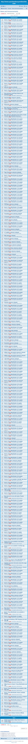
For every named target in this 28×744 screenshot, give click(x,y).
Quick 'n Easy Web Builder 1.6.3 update (13, 592)
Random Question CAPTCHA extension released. (15, 567)
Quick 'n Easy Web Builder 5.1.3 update (13, 349)
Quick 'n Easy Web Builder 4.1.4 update (13, 406)
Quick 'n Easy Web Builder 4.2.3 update (13, 393)
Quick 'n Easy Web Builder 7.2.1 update (13, 201)
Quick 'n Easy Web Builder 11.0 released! (13, 67)
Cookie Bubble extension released (12, 251)
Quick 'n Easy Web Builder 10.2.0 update (13, 77)
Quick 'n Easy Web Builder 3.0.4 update (13, 466)
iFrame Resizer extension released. (12, 241)
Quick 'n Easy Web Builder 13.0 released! (13, 26)
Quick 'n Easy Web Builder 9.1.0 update (13, 134)
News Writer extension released (11, 626)
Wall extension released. (10, 235)
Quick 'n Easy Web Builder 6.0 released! (13, 298)
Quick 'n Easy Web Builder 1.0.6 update (13, 664)
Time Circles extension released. (11, 229)
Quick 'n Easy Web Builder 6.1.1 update (13, 279)
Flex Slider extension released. (11, 340)
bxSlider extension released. (10, 346)
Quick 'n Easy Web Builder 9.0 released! (13, 137)
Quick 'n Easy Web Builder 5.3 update (13, 314)
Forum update (7, 22)
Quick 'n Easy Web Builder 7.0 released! (13, 260)
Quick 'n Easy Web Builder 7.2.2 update (13, 197)
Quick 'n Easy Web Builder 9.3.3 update (13, 119)
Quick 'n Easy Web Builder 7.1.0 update (13, 226)
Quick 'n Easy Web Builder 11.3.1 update (13, 45)
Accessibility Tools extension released (13, 57)
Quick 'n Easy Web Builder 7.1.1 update (13, 222)
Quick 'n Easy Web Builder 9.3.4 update (13, 111)
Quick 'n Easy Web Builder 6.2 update (13, 276)
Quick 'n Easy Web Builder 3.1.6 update (13, 435)
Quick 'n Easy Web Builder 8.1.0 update (13, 162)
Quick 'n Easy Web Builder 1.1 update (13, 661)
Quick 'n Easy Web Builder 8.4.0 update (13, 150)
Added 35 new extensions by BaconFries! (13, 670)
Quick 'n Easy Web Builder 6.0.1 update (13, 295)
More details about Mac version (11, 706)
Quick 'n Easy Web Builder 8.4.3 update (13, 140)
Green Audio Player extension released (13, 248)
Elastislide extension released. (11, 343)
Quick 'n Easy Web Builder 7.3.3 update (13, 185)
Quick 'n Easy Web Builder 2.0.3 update (13, 535)
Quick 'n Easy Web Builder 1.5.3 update (13, 642)
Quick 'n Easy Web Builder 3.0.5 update (13, 463)
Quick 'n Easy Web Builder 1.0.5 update (13, 667)
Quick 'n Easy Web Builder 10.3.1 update (13, 70)
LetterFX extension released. (10, 219)
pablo (10, 20)
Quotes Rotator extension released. (12, 324)
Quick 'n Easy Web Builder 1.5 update (13, 658)
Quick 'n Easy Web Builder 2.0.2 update (13, 538)
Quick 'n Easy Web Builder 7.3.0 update (13, 194)
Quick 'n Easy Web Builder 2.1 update (13, 532)
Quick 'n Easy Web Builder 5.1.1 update (13, 365)
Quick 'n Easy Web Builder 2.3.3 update (13, 503)
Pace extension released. (10, 438)
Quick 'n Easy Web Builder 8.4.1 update (13, 147)
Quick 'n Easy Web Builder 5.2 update (13, 336)
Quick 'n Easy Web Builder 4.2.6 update (13, 384)
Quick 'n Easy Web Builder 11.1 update (13, 64)
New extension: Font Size (10, 61)
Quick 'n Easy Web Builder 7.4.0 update (13, 182)
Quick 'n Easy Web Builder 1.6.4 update (13, 589)
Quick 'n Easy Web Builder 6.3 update (13, 264)
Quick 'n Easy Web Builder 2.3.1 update (13, 509)
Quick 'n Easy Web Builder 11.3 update (13, 48)
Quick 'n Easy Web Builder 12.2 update (13, 35)
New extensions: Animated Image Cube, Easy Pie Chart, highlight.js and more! (15, 108)
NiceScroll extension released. (11, 238)
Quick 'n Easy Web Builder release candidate (14, 699)
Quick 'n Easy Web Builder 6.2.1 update (13, 273)
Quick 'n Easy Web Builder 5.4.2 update (13, 305)
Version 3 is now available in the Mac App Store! (15, 479)
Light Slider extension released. (11, 358)
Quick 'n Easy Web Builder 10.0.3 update (13, 90)
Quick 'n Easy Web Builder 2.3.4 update (13, 500)
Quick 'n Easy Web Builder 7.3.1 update (13, 191)
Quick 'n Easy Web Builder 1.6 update (13, 616)
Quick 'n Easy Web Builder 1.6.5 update (13, 582)
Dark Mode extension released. (11, 166)
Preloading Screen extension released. (13, 213)
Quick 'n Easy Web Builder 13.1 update (13, 19)
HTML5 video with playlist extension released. (14, 352)
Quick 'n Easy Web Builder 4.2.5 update (13, 387)
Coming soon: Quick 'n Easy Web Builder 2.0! (14, 559)
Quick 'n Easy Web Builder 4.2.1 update (13, 400)
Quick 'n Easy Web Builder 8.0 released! (13, 175)
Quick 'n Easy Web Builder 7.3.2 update (13, 188)
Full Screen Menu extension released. (13, 460)
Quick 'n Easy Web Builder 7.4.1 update (13, 179)
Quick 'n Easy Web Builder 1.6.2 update (13, 598)
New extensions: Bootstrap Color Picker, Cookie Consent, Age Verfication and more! (15, 115)
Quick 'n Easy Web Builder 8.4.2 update (13, 144)
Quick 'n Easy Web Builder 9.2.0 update (13, 131)
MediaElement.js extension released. (12, 244)
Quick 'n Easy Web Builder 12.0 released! (13, 42)
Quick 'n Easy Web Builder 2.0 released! (13, 553)
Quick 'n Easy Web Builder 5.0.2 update (13, 374)
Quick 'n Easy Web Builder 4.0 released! (13, 428)
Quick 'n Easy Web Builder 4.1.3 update (13, 409)
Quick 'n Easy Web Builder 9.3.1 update (13, 125)
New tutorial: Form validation (11, 586)
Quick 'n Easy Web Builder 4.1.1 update (13, 418)
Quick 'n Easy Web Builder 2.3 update (13, 512)
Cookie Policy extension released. (12, 639)
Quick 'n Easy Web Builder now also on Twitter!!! (15, 696)
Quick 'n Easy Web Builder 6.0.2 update (13, 292)
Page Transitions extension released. (12, 172)
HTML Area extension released (11, 623)
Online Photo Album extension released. (13, 601)
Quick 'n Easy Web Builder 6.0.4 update (13, 286)
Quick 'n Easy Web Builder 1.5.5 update (13, 633)
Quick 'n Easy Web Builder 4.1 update (13, 422)
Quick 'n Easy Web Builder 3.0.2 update (13, 476)
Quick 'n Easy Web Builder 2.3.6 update (13, 493)
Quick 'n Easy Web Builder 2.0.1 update (13, 550)
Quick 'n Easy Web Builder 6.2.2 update (13, 270)
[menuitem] (3, 6)
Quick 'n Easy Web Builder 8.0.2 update (13, 169)
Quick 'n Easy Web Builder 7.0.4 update (13, 257)
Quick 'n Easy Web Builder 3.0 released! (13, 485)
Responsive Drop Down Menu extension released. (15, 473)
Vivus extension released (10, 254)
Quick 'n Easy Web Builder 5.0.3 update (13, 371)
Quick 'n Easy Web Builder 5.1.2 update (13, 361)
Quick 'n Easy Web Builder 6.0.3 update (13, 289)
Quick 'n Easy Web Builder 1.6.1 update (13, 604)
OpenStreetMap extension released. (12, 97)
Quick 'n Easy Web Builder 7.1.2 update (13, 210)
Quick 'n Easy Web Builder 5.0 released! (13, 380)
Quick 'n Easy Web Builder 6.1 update (13, 283)
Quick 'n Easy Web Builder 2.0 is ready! (13, 556)
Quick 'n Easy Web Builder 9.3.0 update (13, 128)
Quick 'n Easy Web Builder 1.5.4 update (13, 636)
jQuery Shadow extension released (12, 525)
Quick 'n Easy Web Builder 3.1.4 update (13, 444)
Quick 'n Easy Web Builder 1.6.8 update (13, 570)
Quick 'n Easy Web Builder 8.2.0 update (13, 156)
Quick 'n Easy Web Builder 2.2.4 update (13, 516)
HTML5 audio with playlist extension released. (15, 355)
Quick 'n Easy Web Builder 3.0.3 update (13, 470)
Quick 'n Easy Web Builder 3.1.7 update (13, 431)
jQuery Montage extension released (12, 576)
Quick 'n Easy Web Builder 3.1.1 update (13, 453)
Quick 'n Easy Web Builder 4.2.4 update (13, 390)
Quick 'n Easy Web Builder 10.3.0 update (13, 74)
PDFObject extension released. (11, 204)
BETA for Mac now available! (10, 703)
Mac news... (7, 709)
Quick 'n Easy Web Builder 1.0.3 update (13, 676)
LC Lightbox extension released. (11, 232)
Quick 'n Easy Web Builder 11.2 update (13, 51)
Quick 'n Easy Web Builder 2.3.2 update (13, 506)
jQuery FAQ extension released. (11, 645)
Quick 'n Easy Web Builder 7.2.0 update (13, 207)
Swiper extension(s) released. (11, 330)
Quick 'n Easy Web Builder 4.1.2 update (13, 412)
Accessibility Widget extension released (13, 54)
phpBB (10, 741)
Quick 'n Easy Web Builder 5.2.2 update (13, 327)
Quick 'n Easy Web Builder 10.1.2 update (13, 80)
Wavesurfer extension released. (11, 104)
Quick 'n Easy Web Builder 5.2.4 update (13, 318)
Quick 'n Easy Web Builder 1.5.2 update (13, 648)
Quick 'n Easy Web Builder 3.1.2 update (13, 450)
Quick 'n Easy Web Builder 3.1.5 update (13, 441)
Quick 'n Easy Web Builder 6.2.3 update (13, 267)
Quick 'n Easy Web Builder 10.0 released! (13, 100)
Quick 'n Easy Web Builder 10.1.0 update (13, 83)
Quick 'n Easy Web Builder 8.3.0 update (13, 153)
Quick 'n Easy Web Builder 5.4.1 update (13, 308)
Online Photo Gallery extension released (13, 595)
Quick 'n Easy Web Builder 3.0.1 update (13, 482)
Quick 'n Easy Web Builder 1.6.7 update (13, 573)
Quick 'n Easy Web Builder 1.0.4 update (13, 673)
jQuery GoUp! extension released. (12, 321)
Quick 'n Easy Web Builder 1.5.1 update (13, 654)
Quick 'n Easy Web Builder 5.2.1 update (13, 333)
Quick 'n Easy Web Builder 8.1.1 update (13, 159)
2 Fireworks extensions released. (11, 216)
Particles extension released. (11, 302)
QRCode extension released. (10, 87)
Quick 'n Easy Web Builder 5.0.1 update (13, 377)
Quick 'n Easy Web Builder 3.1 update (13, 457)
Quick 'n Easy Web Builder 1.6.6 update (13, 579)
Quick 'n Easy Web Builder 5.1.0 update (13, 368)
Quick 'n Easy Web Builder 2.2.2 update (13, 522)
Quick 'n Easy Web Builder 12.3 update (13, 32)
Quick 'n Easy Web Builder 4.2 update (13, 403)
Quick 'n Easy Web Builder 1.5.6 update (13, 629)
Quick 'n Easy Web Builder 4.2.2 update (13, 396)
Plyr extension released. (9, 425)
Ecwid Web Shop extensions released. (13, 415)
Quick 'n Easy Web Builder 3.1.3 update (13, 447)
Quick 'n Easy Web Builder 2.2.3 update (13, 519)
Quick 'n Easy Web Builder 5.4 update (13, 311)
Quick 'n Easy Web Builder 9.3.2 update (13, 122)
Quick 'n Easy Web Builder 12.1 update (13, 39)
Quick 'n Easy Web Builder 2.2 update (13, 528)
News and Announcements (9, 11)
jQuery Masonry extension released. (12, 651)
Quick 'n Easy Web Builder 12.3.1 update (13, 29)
